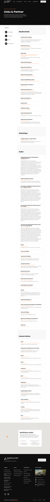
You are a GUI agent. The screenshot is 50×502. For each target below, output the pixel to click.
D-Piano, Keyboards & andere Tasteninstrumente (8, 474)
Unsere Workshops (27, 473)
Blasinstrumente (7, 484)
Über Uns (25, 471)
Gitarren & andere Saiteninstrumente (7, 478)
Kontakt (43, 1)
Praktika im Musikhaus (27, 481)
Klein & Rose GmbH (15, 500)
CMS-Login (44, 500)
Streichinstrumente (7, 471)
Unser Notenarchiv (27, 479)
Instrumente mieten (17, 475)
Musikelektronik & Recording (7, 481)
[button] (7, 436)
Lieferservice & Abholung (18, 471)
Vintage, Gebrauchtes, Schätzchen (8, 490)
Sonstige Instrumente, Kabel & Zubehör (8, 487)
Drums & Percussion (7, 482)
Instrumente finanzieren (18, 473)
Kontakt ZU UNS (42, 460)
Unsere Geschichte (27, 475)
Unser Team (26, 477)
